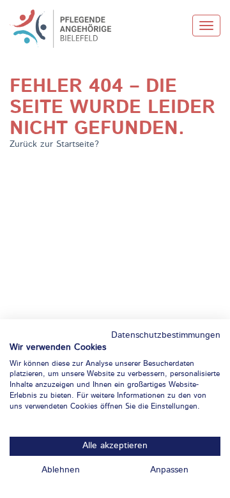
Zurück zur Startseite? (54, 144)
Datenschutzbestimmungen (165, 335)
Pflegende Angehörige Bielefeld (67, 29)
